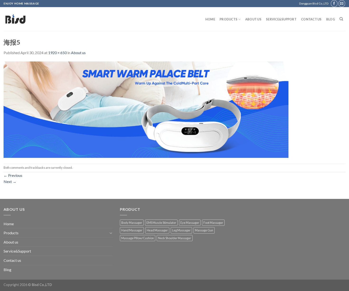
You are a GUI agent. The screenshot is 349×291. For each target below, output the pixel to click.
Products (228, 19)
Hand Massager (131, 230)
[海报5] (146, 109)
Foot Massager (213, 223)
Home (210, 19)
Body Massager (131, 223)
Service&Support (281, 19)
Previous (13, 175)
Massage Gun (204, 230)
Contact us (311, 19)
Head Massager (157, 230)
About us (253, 19)
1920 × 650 (57, 52)
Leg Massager (181, 230)
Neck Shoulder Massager (174, 238)
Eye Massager (189, 223)
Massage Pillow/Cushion (137, 238)
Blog (330, 19)
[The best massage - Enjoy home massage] (52, 19)
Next (10, 181)
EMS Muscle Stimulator (161, 223)
